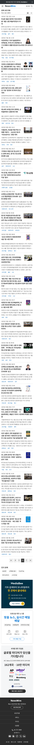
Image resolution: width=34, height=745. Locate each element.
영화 (3, 123)
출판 (3, 103)
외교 (6, 469)
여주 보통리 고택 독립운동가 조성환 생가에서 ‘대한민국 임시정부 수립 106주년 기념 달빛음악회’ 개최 (14, 435)
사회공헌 (17, 230)
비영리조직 (8, 166)
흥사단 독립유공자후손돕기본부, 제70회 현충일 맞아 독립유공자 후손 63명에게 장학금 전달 (11, 218)
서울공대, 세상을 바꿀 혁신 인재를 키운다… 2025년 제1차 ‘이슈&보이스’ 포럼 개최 (11, 132)
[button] (28, 13)
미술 (3, 469)
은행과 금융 (4, 187)
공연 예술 (4, 34)
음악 (9, 34)
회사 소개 (13, 742)
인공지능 (21, 571)
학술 (3, 58)
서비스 (17, 717)
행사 (13, 34)
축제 (3, 317)
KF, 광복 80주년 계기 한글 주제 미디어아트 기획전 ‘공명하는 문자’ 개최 (11, 457)
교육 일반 (4, 230)
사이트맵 (25, 742)
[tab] (17, 713)
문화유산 (10, 251)
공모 (16, 381)
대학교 (3, 81)
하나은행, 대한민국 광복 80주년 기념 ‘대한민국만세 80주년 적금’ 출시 (11, 175)
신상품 (10, 187)
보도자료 (17, 713)
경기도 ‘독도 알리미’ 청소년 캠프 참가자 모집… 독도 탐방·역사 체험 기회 (11, 521)
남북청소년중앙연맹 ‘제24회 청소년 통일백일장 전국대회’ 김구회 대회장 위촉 (11, 196)
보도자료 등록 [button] (17, 707)
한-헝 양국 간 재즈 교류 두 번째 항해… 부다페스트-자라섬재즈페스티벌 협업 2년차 (11, 347)
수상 (14, 166)
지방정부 (10, 427)
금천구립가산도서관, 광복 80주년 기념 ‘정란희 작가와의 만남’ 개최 (11, 90)
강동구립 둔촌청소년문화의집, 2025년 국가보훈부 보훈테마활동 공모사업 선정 (11, 390)
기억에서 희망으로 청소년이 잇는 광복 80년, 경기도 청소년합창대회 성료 (11, 153)
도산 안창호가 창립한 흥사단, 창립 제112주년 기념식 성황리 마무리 (11, 326)
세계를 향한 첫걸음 (17, 649)
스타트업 (14, 575)
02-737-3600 (18, 730)
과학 (8, 145)
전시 (10, 469)
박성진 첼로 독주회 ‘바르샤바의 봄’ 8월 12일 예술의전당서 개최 (11, 21)
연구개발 (11, 58)
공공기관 (7, 123)
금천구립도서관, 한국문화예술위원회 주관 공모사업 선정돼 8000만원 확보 (11, 259)
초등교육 (4, 403)
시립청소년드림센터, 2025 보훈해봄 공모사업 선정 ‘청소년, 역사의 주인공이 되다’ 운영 (11, 500)
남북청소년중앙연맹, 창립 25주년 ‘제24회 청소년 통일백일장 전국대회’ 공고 (11, 369)
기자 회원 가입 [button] (17, 639)
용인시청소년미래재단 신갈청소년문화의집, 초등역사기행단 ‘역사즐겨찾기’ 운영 (11, 478)
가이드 (17, 722)
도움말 (17, 726)
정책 (15, 427)
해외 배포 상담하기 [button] (17, 691)
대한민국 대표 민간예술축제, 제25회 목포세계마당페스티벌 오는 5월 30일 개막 (11, 305)
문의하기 (17, 733)
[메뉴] (2, 6)
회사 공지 (11, 209)
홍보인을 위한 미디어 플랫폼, (17, 2)
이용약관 (19, 742)
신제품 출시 (12, 571)
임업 (6, 58)
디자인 (9, 296)
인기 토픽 (4, 567)
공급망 (4, 571)
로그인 (8, 742)
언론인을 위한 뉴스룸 (17, 614)
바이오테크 (5, 575)
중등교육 (4, 381)
